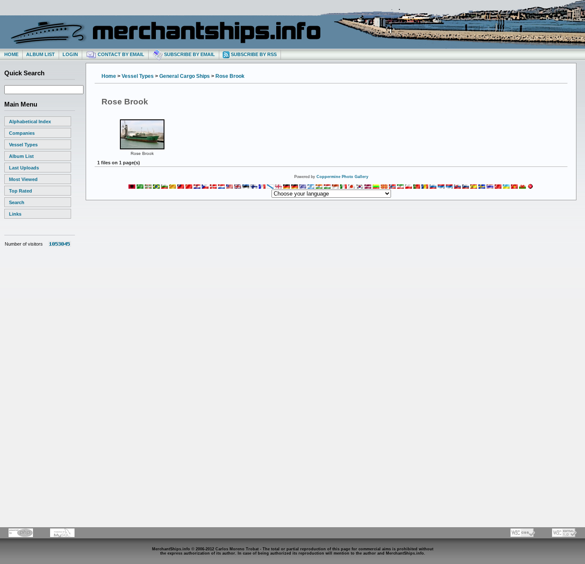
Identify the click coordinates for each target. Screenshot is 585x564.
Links (15, 214)
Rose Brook (230, 76)
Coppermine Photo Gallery (342, 177)
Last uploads (24, 167)
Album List (40, 54)
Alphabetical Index (30, 121)
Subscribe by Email (189, 54)
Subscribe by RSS (253, 54)
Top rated (20, 190)
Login (70, 54)
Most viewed (23, 179)
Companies (22, 133)
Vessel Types (23, 144)
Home (11, 54)
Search (16, 202)
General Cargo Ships (184, 76)
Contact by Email (120, 54)
